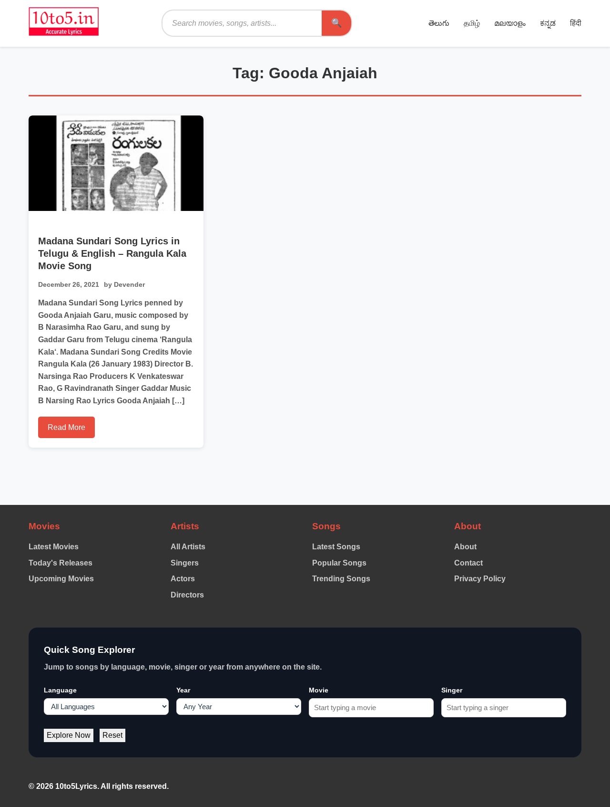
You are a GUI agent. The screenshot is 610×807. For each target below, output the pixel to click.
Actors (183, 579)
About (465, 547)
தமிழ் (472, 23)
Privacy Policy (480, 579)
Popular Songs (339, 563)
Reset (112, 735)
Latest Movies (54, 547)
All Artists (188, 547)
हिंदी (575, 23)
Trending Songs (341, 579)
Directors (187, 595)
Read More (66, 427)
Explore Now (69, 735)
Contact (468, 563)
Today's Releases (60, 563)
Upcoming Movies (61, 579)
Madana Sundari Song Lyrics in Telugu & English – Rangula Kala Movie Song (112, 253)
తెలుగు (438, 23)
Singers (185, 563)
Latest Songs (336, 547)
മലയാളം (510, 23)
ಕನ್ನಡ (548, 23)
